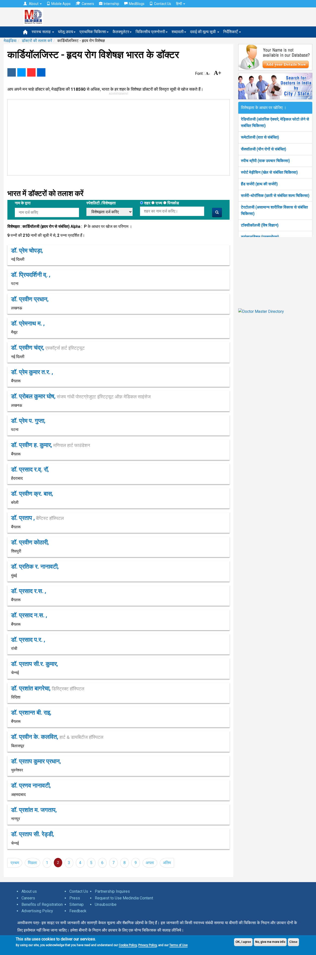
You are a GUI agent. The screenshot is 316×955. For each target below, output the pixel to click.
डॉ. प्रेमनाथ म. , (27, 323)
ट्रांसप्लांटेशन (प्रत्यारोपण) (260, 236)
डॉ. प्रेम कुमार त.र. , (32, 372)
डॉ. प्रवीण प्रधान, (29, 299)
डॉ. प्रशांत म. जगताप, (34, 809)
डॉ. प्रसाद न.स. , (29, 615)
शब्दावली (178, 31)
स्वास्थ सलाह (42, 31)
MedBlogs (136, 4)
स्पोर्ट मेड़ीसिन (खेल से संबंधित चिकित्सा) (269, 172)
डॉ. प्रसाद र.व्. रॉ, (30, 469)
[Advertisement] (116, 136)
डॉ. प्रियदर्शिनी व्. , (30, 274)
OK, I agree (243, 942)
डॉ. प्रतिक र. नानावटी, (35, 566)
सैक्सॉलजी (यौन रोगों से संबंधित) (263, 149)
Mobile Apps (61, 4)
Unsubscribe (106, 904)
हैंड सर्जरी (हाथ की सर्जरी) (259, 184)
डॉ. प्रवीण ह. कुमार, (50, 445)
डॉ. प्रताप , (37, 517)
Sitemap (76, 904)
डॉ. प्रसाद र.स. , (28, 591)
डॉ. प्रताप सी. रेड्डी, (32, 834)
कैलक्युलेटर (121, 31)
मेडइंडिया (10, 40)
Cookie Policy (128, 945)
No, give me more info (270, 942)
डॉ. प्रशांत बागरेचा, (47, 688)
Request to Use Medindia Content (124, 898)
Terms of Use (178, 945)
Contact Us (162, 4)
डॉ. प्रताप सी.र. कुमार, (34, 663)
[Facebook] (11, 72)
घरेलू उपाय (65, 31)
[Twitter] (21, 72)
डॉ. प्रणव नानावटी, (31, 785)
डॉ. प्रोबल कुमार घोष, (81, 396)
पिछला (32, 862)
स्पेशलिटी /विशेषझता (101, 203)
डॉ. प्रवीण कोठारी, (30, 542)
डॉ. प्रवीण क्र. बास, (32, 493)
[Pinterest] (31, 72)
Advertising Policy (37, 911)
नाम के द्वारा (23, 203)
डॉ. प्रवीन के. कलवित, (57, 736)
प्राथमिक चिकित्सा (92, 31)
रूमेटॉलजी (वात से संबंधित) (260, 137)
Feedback (77, 911)
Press (74, 898)
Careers (88, 4)
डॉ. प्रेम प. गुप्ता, (28, 420)
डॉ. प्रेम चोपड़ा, (27, 250)
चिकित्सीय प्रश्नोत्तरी (150, 31)
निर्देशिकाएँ (230, 31)
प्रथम (15, 862)
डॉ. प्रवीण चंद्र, (48, 347)
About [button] (33, 4)
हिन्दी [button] (179, 4)
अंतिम (167, 862)
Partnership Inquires (112, 891)
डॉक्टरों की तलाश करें (37, 40)
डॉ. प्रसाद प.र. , (28, 639)
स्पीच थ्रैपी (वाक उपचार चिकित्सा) (265, 160)
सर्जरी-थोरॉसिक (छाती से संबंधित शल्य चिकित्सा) (275, 195)
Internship (111, 4)
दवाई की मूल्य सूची (203, 31)
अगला (150, 862)
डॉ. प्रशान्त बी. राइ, (31, 712)
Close (293, 942)
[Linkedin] (41, 72)
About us (29, 891)
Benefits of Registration (42, 904)
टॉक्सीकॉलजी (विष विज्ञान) (259, 225)
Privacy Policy (147, 945)
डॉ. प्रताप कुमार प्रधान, (36, 761)
